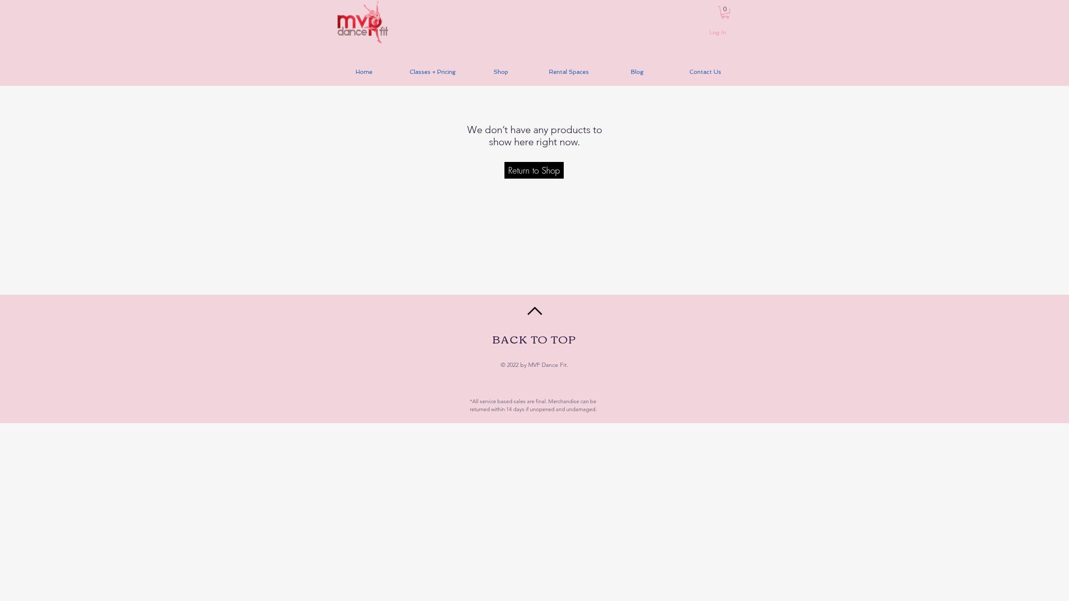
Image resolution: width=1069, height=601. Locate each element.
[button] (725, 12)
